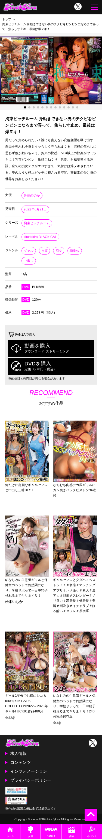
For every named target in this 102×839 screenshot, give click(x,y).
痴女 (58, 251)
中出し (28, 261)
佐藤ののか (32, 195)
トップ (6, 19)
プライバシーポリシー (30, 780)
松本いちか (14, 602)
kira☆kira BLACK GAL (40, 237)
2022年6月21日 (35, 209)
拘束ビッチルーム (37, 223)
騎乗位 (74, 251)
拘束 (44, 251)
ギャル (28, 251)
